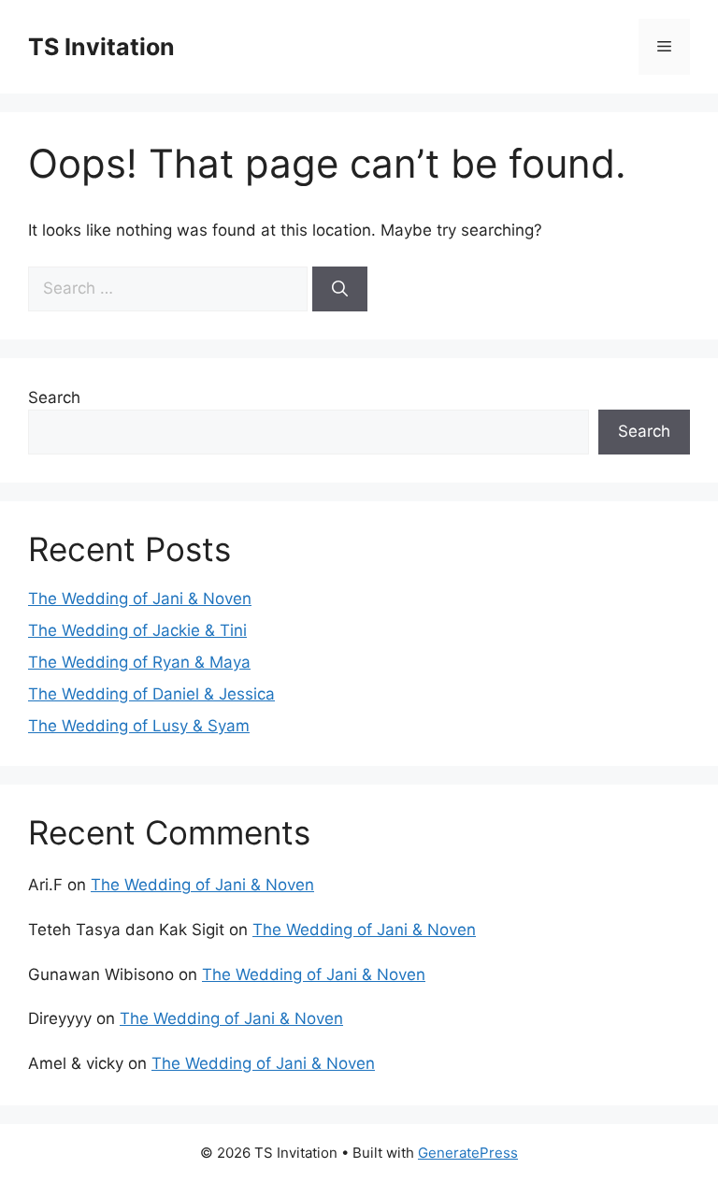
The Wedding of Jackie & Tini (137, 630)
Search (54, 397)
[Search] (339, 289)
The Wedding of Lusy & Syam (139, 725)
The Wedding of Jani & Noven (139, 598)
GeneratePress (468, 1152)
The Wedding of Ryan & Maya (139, 662)
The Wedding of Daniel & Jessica (151, 694)
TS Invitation (101, 47)
